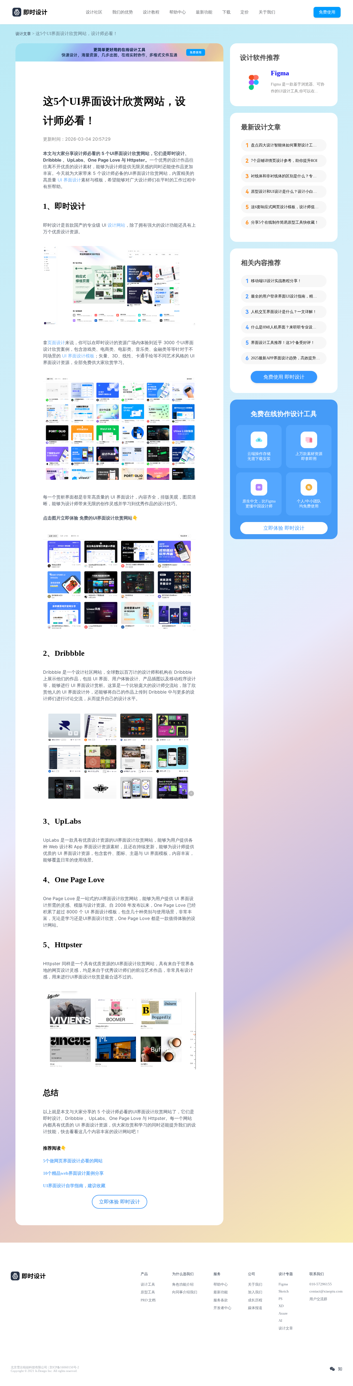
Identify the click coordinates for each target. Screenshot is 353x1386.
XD (281, 1306)
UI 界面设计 (69, 180)
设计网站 (116, 225)
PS (280, 1299)
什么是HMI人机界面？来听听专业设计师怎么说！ (285, 327)
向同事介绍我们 (184, 1292)
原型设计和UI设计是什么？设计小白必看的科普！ (285, 191)
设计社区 (94, 12)
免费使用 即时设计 (283, 377)
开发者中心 (222, 1308)
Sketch (284, 1291)
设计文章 (23, 34)
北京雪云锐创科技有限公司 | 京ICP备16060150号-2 (45, 1367)
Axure (283, 1313)
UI (65, 355)
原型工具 (148, 1292)
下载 (226, 12)
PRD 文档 (148, 1300)
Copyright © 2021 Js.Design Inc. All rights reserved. (44, 1370)
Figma (280, 73)
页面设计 (56, 342)
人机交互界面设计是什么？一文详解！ (284, 312)
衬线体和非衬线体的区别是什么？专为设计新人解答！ (285, 176)
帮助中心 (177, 12)
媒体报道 (255, 1308)
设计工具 (148, 1284)
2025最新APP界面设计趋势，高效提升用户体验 (285, 358)
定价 (244, 12)
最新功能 (204, 12)
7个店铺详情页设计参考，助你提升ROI (284, 161)
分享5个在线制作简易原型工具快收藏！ (285, 222)
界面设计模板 (81, 355)
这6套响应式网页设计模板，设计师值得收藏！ (285, 207)
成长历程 (255, 1300)
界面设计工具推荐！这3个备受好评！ (283, 343)
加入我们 (255, 1292)
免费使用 (327, 12)
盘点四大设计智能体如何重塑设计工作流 (285, 145)
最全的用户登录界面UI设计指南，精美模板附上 (285, 296)
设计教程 (151, 12)
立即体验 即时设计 (119, 1202)
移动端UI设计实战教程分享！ (276, 281)
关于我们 (267, 12)
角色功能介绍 (183, 1284)
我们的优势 (122, 12)
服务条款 (220, 1300)
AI (280, 1320)
